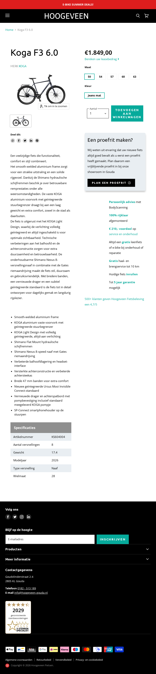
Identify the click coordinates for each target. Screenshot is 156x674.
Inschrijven (113, 539)
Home (9, 29)
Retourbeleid (44, 659)
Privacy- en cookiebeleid (89, 659)
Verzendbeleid (63, 659)
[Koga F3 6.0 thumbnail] (20, 121)
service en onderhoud (123, 234)
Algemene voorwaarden (18, 659)
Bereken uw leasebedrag (102, 59)
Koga (23, 66)
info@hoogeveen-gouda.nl (31, 592)
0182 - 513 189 (27, 588)
